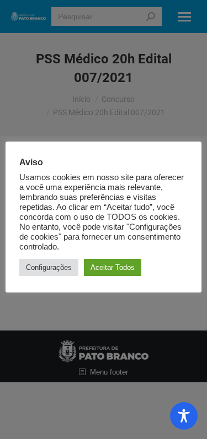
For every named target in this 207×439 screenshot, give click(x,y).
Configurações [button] (49, 267)
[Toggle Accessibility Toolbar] (184, 416)
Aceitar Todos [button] (113, 267)
